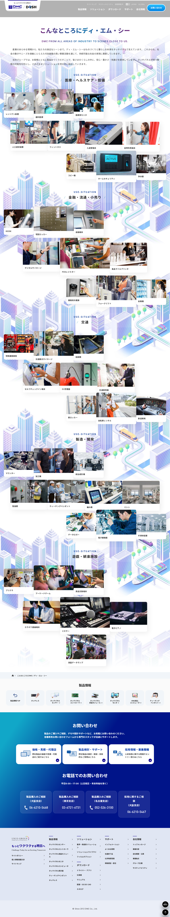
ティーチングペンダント (58, 876)
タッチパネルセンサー (57, 844)
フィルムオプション (84, 857)
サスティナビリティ (140, 868)
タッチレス (53, 880)
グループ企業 (138, 863)
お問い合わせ (156, 8)
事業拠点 (136, 859)
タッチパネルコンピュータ (58, 866)
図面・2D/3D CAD (84, 884)
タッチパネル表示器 (56, 871)
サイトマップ (16, 864)
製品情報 (53, 839)
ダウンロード (83, 865)
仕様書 (79, 875)
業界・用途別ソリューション (86, 845)
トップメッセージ (139, 844)
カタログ (80, 889)
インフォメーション (112, 844)
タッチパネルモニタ (56, 861)
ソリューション (84, 839)
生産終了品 (109, 854)
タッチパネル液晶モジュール (58, 855)
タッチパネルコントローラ (58, 849)
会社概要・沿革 (138, 854)
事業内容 (136, 849)
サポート (109, 839)
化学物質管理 (110, 859)
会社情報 (137, 839)
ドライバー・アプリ (84, 870)
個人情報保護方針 (18, 860)
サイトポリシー (17, 856)
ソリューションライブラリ (86, 852)
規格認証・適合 (110, 863)
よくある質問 (110, 849)
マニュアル (81, 880)
